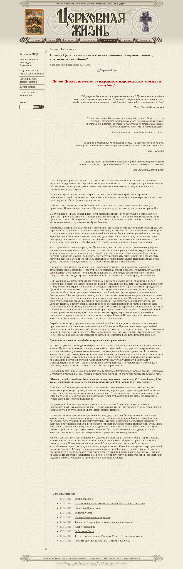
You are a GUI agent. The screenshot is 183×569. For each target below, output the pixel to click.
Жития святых (27, 87)
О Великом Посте (84, 531)
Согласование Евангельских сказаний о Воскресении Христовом (110, 503)
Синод (51, 40)
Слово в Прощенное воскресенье (92, 517)
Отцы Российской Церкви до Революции (31, 72)
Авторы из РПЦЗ (28, 54)
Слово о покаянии (85, 526)
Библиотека (109, 40)
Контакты (145, 40)
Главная (35, 40)
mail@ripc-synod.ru (132, 558)
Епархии (127, 40)
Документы (68, 40)
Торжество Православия (88, 508)
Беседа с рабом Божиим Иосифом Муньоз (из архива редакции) (109, 536)
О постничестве (83, 513)
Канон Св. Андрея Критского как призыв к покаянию (104, 522)
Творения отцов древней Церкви (28, 80)
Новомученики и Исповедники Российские (28, 62)
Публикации (88, 40)
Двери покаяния (84, 499)
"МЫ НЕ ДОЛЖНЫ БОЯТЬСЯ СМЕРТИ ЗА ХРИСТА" (105, 540)
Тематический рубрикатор (27, 93)
